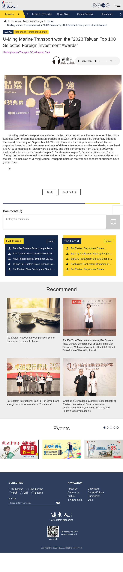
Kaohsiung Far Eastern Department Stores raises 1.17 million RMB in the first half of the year (90, 264)
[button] (104, 427)
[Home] (5, 21)
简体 (26, 492)
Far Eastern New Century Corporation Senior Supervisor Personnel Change (31, 339)
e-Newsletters (75, 500)
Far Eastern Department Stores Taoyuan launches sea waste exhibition (92, 269)
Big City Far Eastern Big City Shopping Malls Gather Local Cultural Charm (91, 259)
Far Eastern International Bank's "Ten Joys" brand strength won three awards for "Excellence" (33, 402)
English (39, 492)
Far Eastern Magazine (61, 520)
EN (103, 5)
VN (108, 5)
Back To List (69, 192)
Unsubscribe (36, 489)
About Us (73, 488)
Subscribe (17, 489)
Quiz (90, 500)
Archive (72, 496)
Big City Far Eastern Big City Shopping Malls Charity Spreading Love (91, 253)
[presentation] (27, 13)
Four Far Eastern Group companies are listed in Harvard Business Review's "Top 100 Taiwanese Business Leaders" (33, 248)
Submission (94, 496)
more (50, 241)
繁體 (14, 492)
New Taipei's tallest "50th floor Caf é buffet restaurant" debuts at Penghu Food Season (32, 259)
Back (49, 192)
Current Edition (96, 492)
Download (93, 488)
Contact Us (74, 492)
